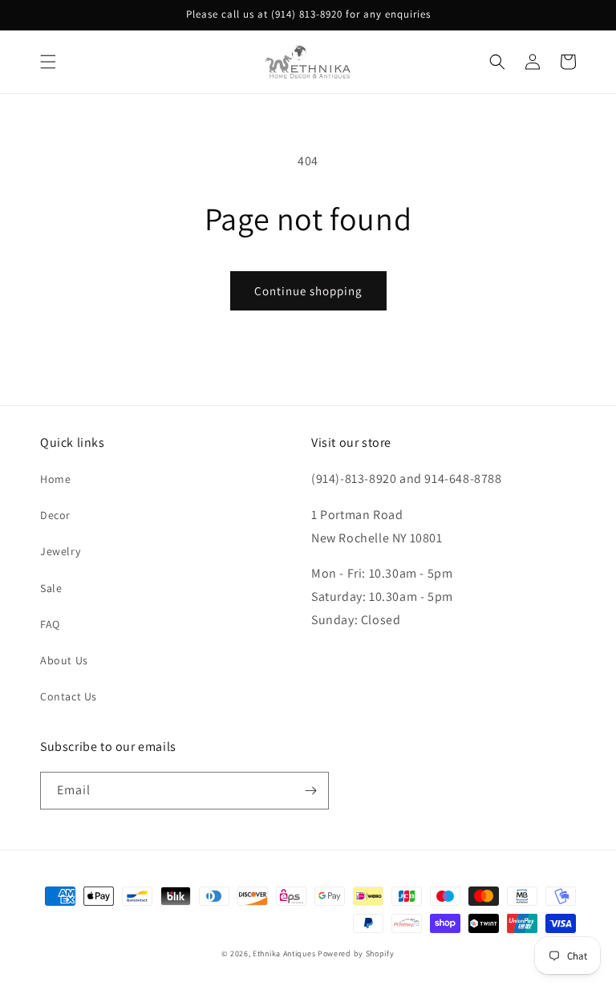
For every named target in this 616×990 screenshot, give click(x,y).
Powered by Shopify (356, 953)
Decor (55, 515)
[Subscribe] (310, 790)
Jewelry (60, 551)
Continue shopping (308, 290)
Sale (51, 588)
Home (55, 479)
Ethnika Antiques (284, 953)
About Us (64, 660)
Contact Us (68, 696)
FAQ (50, 624)
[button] (48, 61)
